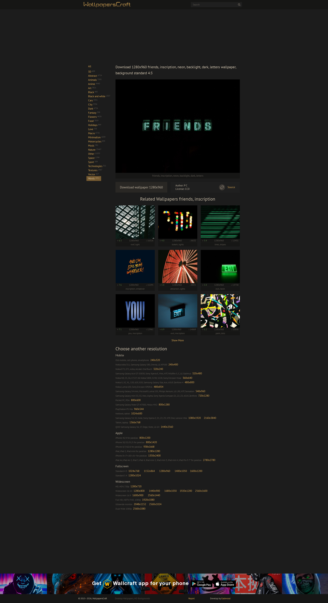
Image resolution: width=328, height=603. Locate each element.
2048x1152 (140, 504)
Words (93, 178)
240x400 (173, 364)
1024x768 (133, 471)
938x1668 (149, 446)
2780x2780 (209, 460)
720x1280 (203, 395)
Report (191, 598)
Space (93, 158)
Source (231, 187)
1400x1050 (181, 471)
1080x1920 (194, 418)
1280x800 (139, 490)
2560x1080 (139, 508)
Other (94, 153)
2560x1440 (154, 495)
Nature (94, 149)
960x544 (139, 409)
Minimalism (96, 137)
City (92, 104)
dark (193, 175)
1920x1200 (186, 490)
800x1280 (164, 404)
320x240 (158, 369)
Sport (93, 162)
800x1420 (151, 442)
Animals (94, 79)
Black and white (99, 96)
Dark (93, 108)
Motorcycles (96, 141)
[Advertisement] (177, 37)
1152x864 (149, 471)
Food (93, 121)
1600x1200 (196, 471)
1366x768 (134, 422)
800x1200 (144, 437)
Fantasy (94, 112)
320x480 (197, 373)
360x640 (187, 377)
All (89, 66)
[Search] (239, 4)
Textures (95, 170)
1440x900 (154, 490)
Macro (94, 133)
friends (156, 175)
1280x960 (164, 471)
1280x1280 (154, 451)
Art (92, 88)
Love (92, 129)
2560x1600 (201, 490)
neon (176, 175)
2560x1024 (155, 504)
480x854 (158, 386)
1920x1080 (148, 499)
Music (93, 145)
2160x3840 (210, 418)
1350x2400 (154, 455)
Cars (93, 100)
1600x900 (137, 495)
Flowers (94, 116)
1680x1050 (170, 490)
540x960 (200, 391)
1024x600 (136, 413)
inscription (166, 175)
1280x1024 (134, 475)
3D (91, 71)
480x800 (189, 382)
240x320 (155, 360)
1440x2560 (167, 426)
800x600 (136, 400)
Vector (93, 174)
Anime (94, 84)
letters (199, 175)
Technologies (97, 166)
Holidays (94, 125)
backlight (185, 175)
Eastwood (225, 598)
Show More (178, 340)
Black (93, 92)
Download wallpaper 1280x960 (141, 187)
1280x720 (136, 486)
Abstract (95, 75)
